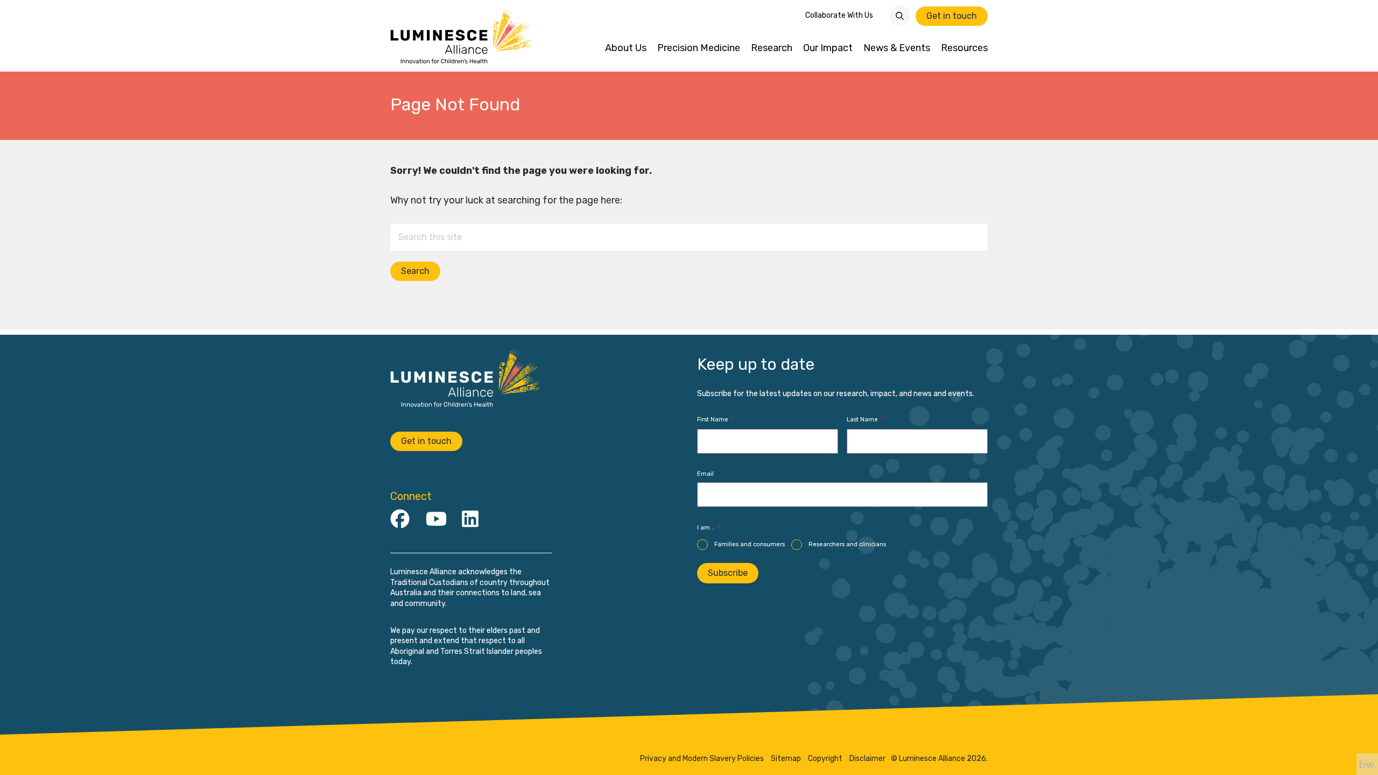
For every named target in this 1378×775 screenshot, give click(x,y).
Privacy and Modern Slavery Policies (702, 759)
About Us (625, 48)
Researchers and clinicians (847, 544)
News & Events (896, 48)
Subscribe (728, 573)
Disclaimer (867, 759)
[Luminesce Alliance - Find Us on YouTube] (436, 520)
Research (771, 48)
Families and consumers (749, 544)
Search (415, 271)
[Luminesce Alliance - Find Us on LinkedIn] (470, 520)
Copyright (825, 759)
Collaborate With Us (839, 15)
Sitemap (786, 759)
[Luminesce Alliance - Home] (461, 36)
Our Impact (828, 48)
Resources (964, 48)
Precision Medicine (698, 48)
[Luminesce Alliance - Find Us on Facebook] (400, 520)
